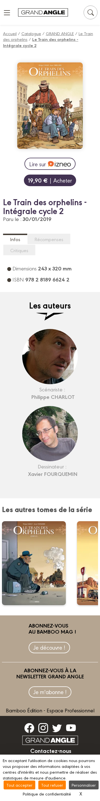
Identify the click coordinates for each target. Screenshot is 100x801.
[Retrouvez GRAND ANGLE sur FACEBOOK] (29, 727)
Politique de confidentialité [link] (47, 794)
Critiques (19, 250)
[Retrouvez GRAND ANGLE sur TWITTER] (57, 727)
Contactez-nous (50, 750)
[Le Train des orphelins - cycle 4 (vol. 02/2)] (37, 563)
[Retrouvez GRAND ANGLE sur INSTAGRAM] (43, 727)
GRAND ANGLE (60, 33)
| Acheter (50, 180)
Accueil (10, 33)
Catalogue (31, 33)
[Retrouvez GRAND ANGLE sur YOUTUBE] (71, 727)
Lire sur (37, 164)
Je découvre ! (49, 647)
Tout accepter (19, 785)
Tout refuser (52, 785)
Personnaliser (84, 785)
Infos (15, 239)
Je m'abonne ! (50, 691)
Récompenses (48, 239)
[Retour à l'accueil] (43, 12)
